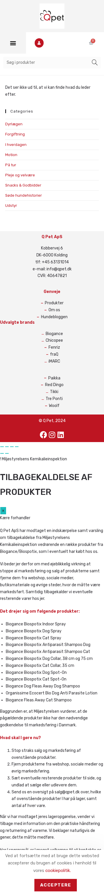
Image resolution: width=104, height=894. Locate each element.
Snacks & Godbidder (23, 185)
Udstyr (11, 205)
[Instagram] (52, 434)
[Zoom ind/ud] (2, 446)
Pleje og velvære (20, 175)
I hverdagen (16, 144)
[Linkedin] (60, 434)
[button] (13, 43)
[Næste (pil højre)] (7, 453)
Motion (11, 155)
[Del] (12, 446)
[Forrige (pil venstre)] (2, 453)
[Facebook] (43, 434)
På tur (10, 165)
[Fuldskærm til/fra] (7, 446)
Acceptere (55, 885)
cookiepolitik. (58, 870)
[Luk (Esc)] (17, 446)
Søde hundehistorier (23, 195)
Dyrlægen (14, 124)
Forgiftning (15, 134)
